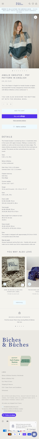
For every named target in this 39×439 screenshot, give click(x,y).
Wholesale (5, 390)
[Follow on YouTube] (7, 421)
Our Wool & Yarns (7, 381)
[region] (19, 317)
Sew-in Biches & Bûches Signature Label (13, 290)
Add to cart (19, 111)
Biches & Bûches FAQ (8, 378)
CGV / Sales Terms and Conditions (11, 387)
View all (19, 302)
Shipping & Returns (7, 384)
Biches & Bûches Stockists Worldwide (12, 375)
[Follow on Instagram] (3, 421)
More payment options (19, 120)
